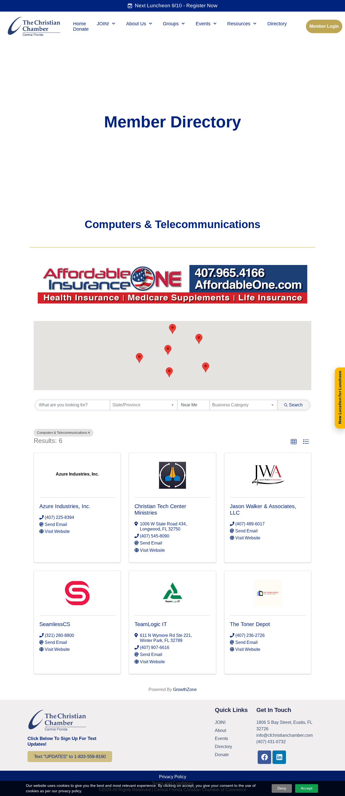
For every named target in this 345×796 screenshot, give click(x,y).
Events (203, 23)
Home (79, 23)
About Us (136, 23)
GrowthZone (185, 689)
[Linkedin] (279, 757)
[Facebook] (264, 757)
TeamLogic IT (150, 624)
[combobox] (144, 405)
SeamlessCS (54, 624)
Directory (277, 23)
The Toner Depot (250, 624)
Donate (81, 29)
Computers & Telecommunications (62, 433)
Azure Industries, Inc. (65, 506)
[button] (205, 367)
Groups (171, 23)
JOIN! (103, 23)
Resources (238, 23)
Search (296, 405)
